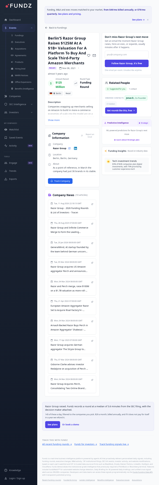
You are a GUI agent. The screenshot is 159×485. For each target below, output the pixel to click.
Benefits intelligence (105, 480)
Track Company (62, 180)
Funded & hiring (70, 480)
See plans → (138, 19)
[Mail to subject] (94, 55)
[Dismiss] (147, 19)
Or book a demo (70, 424)
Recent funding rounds (51, 480)
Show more (54, 120)
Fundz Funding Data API (142, 472)
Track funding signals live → (114, 444)
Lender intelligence (87, 480)
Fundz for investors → (85, 444)
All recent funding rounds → (57, 444)
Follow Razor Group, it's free (126, 63)
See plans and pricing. (69, 14)
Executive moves (122, 480)
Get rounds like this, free (119, 110)
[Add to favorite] (89, 55)
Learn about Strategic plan (127, 140)
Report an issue (90, 135)
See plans (53, 424)
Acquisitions (137, 480)
